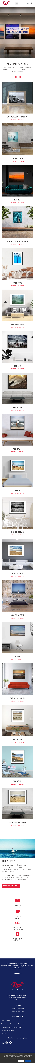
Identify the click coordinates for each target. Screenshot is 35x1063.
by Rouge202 (22, 995)
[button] (16, 3)
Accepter (28, 1061)
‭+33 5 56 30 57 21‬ (17, 1009)
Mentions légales (7, 1030)
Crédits (3, 1034)
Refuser (21, 1061)
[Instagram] (3, 1043)
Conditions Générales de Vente (13, 1024)
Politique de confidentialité (11, 1027)
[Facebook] (7, 1043)
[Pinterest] (11, 1043)
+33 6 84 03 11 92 (17, 1011)
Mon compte (6, 1021)
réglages (18, 1058)
